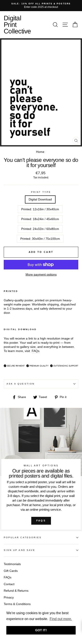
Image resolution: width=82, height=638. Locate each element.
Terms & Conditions (17, 604)
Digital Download (40, 199)
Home (40, 151)
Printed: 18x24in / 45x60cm (40, 219)
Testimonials (12, 564)
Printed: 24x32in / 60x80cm (40, 229)
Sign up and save (19, 550)
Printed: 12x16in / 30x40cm (40, 209)
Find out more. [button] (61, 619)
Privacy (9, 597)
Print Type (41, 192)
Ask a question (21, 384)
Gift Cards (11, 570)
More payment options (41, 274)
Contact (9, 584)
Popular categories (23, 537)
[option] (41, 5)
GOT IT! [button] (41, 630)
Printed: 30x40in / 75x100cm (40, 238)
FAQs (41, 520)
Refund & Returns (16, 590)
